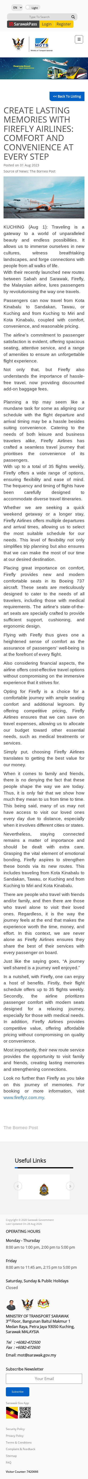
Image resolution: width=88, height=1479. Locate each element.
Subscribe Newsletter (25, 1369)
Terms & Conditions (19, 1442)
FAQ (8, 1463)
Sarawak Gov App (17, 1403)
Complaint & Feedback (20, 1449)
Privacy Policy (14, 1436)
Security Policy (15, 1429)
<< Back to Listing (67, 96)
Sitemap (11, 1456)
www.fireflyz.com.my (24, 1097)
